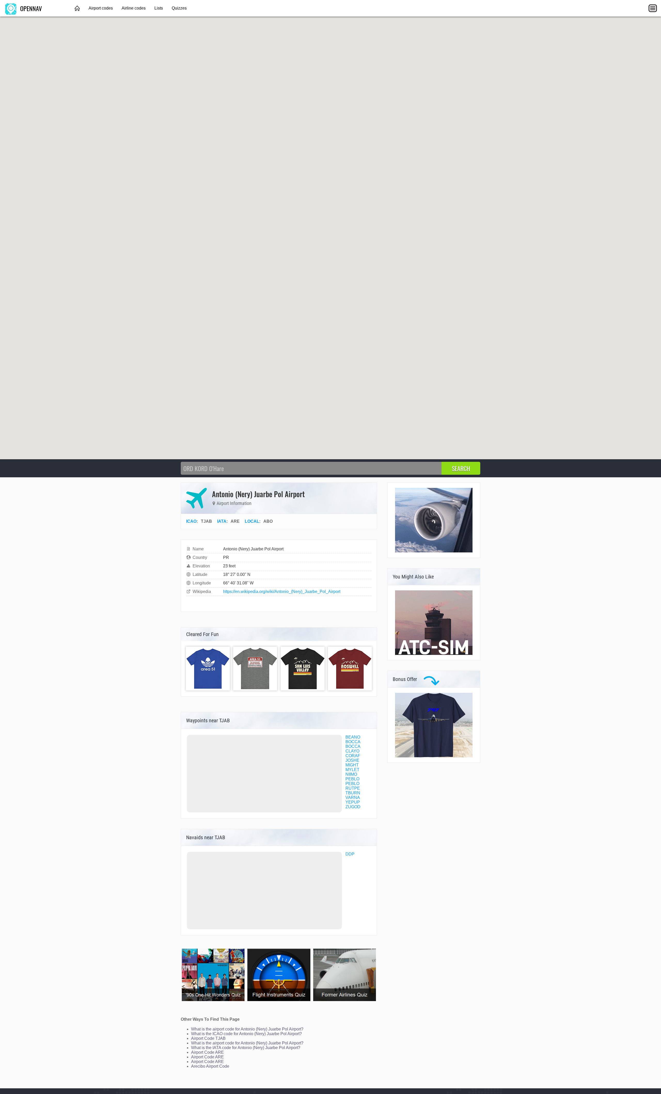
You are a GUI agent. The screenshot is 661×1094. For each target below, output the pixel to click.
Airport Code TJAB (208, 1038)
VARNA (352, 797)
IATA (221, 521)
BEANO (352, 737)
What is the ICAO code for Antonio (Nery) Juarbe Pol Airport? (246, 1034)
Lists (158, 8)
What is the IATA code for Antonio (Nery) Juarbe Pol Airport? (245, 1047)
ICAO (191, 521)
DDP (350, 854)
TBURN (352, 793)
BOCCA (352, 742)
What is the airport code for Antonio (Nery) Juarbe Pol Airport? (247, 1029)
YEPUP (352, 802)
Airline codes (134, 8)
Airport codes (101, 8)
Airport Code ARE (207, 1052)
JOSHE (352, 760)
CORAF (352, 756)
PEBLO (352, 779)
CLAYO (352, 751)
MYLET (352, 769)
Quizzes (179, 8)
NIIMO (351, 774)
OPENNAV (30, 8)
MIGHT (352, 765)
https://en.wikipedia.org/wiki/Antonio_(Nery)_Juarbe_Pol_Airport (281, 591)
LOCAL (252, 521)
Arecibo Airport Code (210, 1066)
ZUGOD (352, 807)
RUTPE (352, 788)
